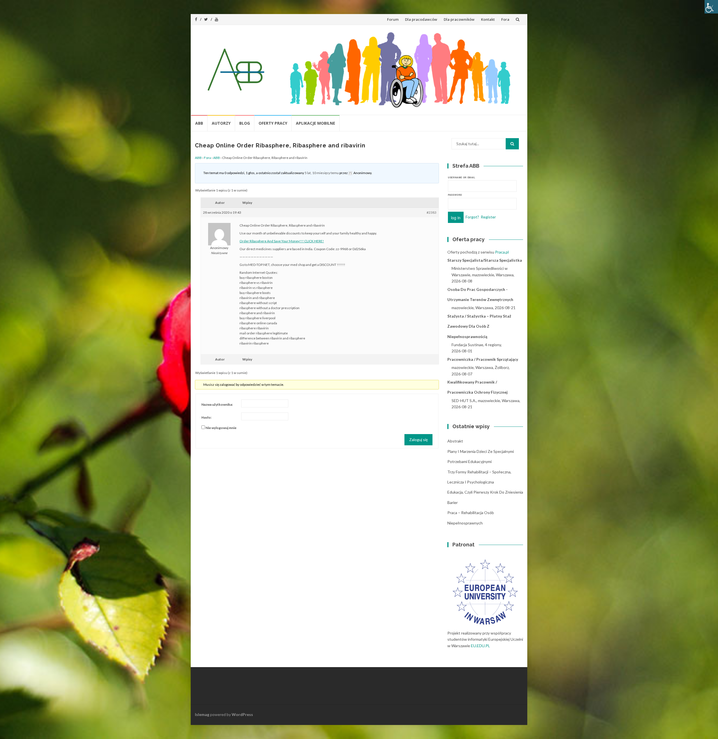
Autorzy (221, 123)
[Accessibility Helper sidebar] (711, 6)
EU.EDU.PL (480, 645)
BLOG (244, 123)
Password (455, 194)
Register (488, 216)
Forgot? (472, 216)
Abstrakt (455, 441)
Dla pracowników (459, 19)
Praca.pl (502, 252)
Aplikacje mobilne (315, 123)
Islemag (202, 714)
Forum (393, 19)
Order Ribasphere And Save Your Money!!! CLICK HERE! (282, 241)
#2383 (431, 212)
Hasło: (206, 417)
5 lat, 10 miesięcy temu (322, 173)
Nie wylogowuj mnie (221, 428)
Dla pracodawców (421, 19)
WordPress (242, 714)
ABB (199, 123)
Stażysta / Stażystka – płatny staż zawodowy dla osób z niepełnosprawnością (479, 326)
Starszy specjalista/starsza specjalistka (484, 260)
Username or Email (461, 177)
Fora (505, 19)
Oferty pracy (273, 123)
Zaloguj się (418, 439)
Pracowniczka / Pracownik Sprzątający (482, 359)
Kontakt (488, 19)
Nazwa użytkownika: (217, 404)
